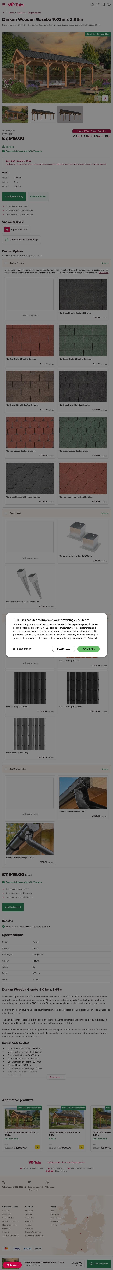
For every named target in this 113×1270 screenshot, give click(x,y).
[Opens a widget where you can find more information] (12, 1265)
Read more (18, 641)
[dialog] (56, 635)
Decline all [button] (63, 649)
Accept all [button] (89, 649)
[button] (22, 648)
